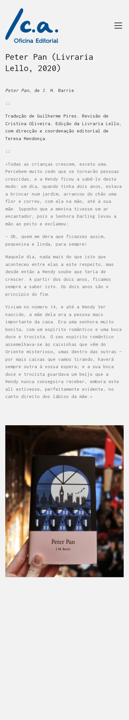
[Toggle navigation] (118, 25)
